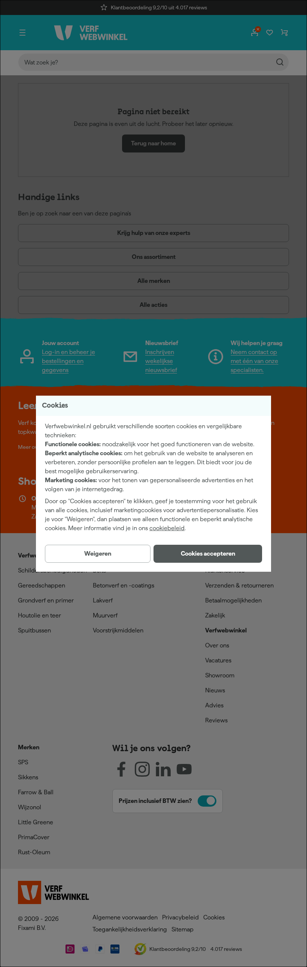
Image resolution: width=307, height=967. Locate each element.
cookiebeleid (167, 528)
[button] (208, 554)
